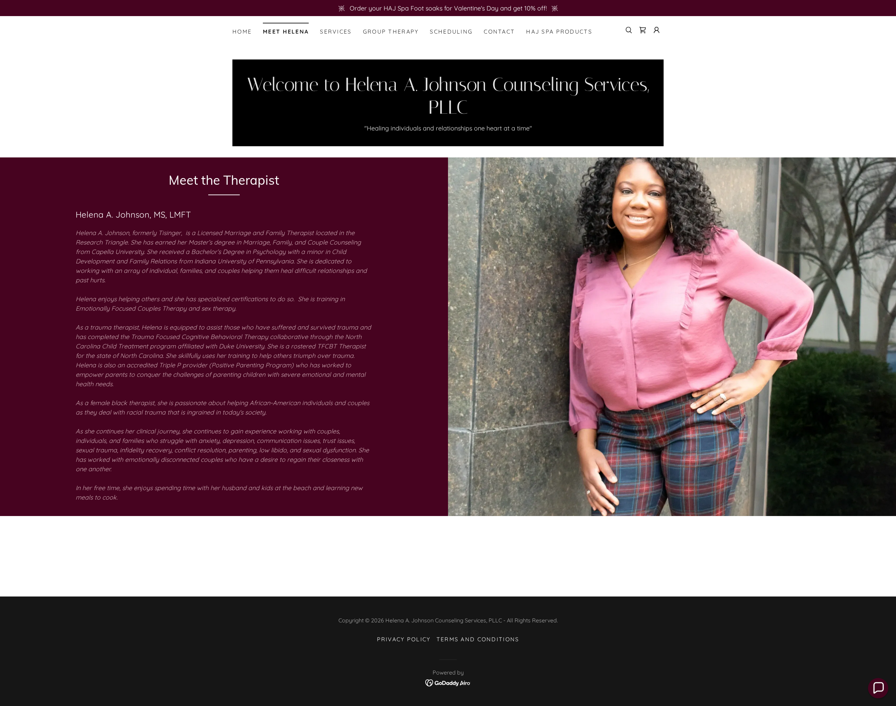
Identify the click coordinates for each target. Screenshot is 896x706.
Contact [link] (499, 31)
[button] (657, 30)
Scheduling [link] (451, 31)
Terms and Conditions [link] (477, 639)
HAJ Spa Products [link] (559, 31)
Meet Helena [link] (286, 31)
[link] (643, 30)
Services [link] (335, 31)
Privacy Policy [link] (404, 639)
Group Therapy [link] (391, 31)
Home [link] (242, 31)
